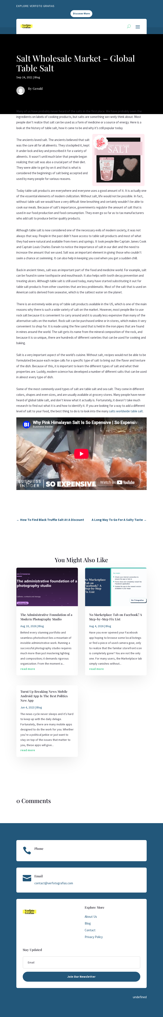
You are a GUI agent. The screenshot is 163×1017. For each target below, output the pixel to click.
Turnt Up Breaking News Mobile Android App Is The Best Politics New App (44, 695)
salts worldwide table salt (126, 411)
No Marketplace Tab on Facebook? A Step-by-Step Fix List (115, 617)
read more (27, 669)
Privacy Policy (94, 937)
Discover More (81, 13)
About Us (91, 917)
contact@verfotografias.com (53, 883)
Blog (37, 77)
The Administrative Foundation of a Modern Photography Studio (46, 617)
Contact (90, 930)
